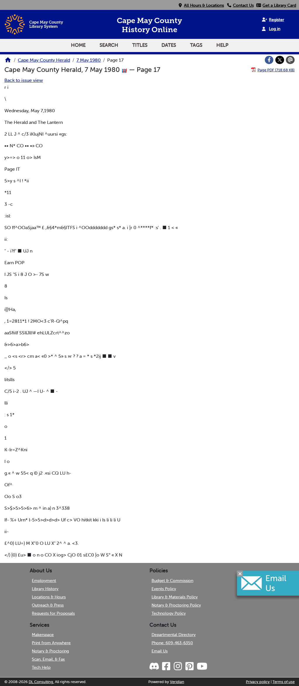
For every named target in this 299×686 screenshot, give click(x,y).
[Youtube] (202, 666)
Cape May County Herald (44, 60)
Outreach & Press (48, 605)
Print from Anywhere (51, 642)
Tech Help (41, 667)
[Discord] (155, 666)
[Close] (240, 573)
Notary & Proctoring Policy (176, 605)
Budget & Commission (172, 580)
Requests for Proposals (53, 613)
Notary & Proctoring (50, 651)
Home (78, 45)
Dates (168, 45)
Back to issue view (23, 80)
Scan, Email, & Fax (48, 659)
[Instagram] (177, 666)
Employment (44, 580)
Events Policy (164, 588)
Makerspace (43, 634)
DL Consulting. (41, 681)
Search (109, 45)
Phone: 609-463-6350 (172, 642)
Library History (45, 588)
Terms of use (283, 681)
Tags (196, 45)
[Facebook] (269, 60)
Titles (139, 45)
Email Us (160, 651)
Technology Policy (169, 613)
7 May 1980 (89, 60)
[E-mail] (290, 60)
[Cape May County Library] (7, 62)
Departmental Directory (174, 634)
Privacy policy (258, 681)
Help (222, 45)
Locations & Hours (49, 596)
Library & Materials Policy (175, 596)
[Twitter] (279, 60)
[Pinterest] (189, 666)
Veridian (177, 681)
